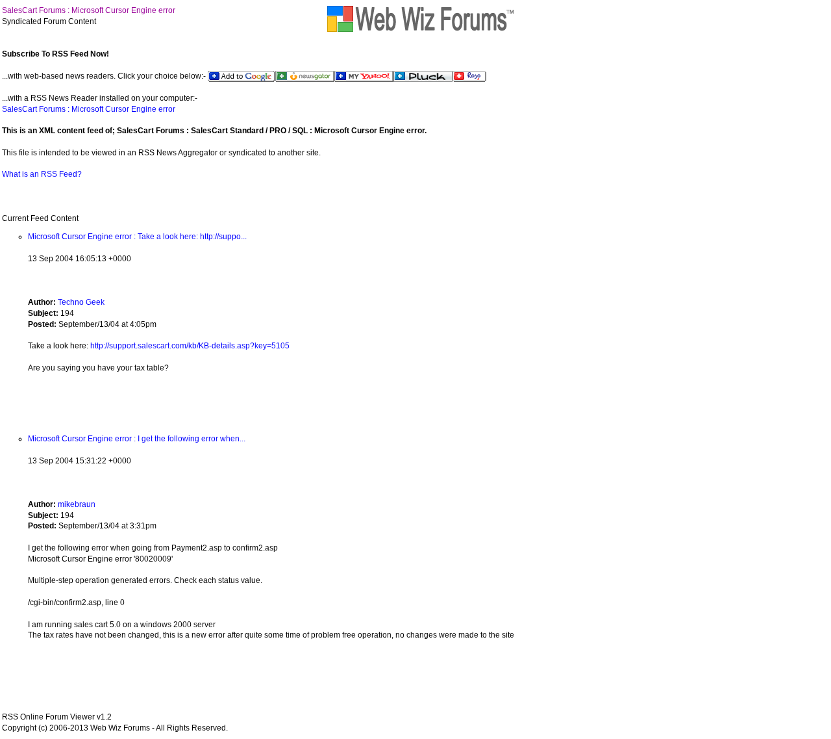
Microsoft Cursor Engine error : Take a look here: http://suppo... (137, 236)
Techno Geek (81, 302)
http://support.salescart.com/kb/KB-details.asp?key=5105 (190, 345)
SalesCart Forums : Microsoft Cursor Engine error (88, 10)
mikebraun (76, 504)
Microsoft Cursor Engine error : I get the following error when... (136, 438)
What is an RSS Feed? (42, 174)
